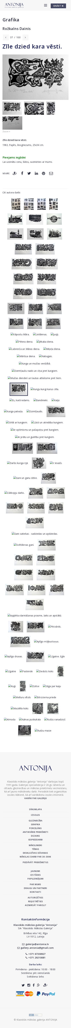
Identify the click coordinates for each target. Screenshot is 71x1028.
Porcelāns (35, 828)
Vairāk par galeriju (35, 798)
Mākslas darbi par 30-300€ (35, 856)
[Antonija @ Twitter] (23, 985)
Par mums (35, 884)
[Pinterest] (43, 173)
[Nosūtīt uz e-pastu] (51, 173)
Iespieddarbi (35, 839)
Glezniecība (35, 820)
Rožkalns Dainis (16, 28)
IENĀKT (57, 5)
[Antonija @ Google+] (38, 985)
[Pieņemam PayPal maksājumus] (46, 993)
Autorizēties (35, 897)
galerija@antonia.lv (37, 944)
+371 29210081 (37, 957)
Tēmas (35, 849)
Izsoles (35, 815)
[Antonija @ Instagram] (28, 985)
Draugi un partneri (35, 888)
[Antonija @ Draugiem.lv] (45, 985)
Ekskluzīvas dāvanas (35, 853)
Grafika (10, 20)
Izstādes (35, 875)
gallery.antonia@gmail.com (37, 947)
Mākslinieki (35, 845)
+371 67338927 (37, 953)
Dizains (35, 835)
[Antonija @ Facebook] (34, 985)
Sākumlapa (35, 809)
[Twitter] (29, 173)
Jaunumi (35, 871)
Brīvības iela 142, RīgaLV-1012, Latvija (35, 935)
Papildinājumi (36, 878)
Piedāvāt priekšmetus (35, 862)
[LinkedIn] (36, 173)
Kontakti (35, 892)
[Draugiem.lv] (14, 173)
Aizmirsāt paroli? (35, 905)
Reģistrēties (35, 901)
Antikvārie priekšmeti (35, 832)
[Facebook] (22, 173)
